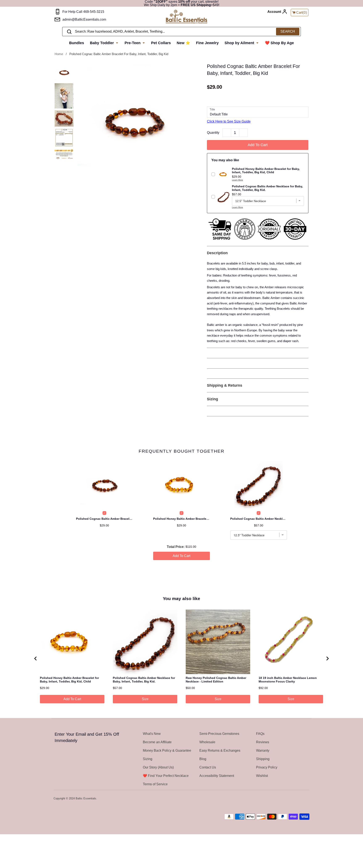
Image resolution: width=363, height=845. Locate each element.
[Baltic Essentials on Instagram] (306, 799)
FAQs (260, 733)
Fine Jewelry (207, 43)
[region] (181, 658)
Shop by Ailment (240, 43)
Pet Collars (161, 43)
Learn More (237, 180)
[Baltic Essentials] (186, 17)
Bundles (76, 43)
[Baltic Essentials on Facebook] (295, 799)
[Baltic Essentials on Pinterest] (301, 799)
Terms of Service (155, 784)
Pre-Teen (133, 43)
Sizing (147, 759)
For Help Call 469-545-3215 (83, 11)
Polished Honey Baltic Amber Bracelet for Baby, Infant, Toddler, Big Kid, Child (181, 518)
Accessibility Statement (216, 776)
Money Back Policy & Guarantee (167, 750)
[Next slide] (327, 658)
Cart (301, 12)
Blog (202, 759)
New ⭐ (183, 43)
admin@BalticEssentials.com (84, 19)
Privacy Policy (266, 767)
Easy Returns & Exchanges (219, 750)
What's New (152, 733)
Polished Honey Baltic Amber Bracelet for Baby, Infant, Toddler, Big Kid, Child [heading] (69, 679)
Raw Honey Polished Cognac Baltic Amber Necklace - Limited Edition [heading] (216, 679)
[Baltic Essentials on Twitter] (290, 799)
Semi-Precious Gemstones (219, 733)
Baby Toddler (102, 43)
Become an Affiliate (157, 742)
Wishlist (262, 776)
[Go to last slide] (36, 658)
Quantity (213, 132)
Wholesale (207, 742)
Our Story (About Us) (158, 767)
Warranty (262, 750)
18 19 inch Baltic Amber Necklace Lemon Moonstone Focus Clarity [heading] (288, 679)
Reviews (262, 742)
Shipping (263, 759)
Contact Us (207, 767)
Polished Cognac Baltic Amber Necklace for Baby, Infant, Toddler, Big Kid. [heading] (144, 679)
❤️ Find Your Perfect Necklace (166, 776)
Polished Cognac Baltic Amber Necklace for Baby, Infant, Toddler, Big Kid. (258, 518)
